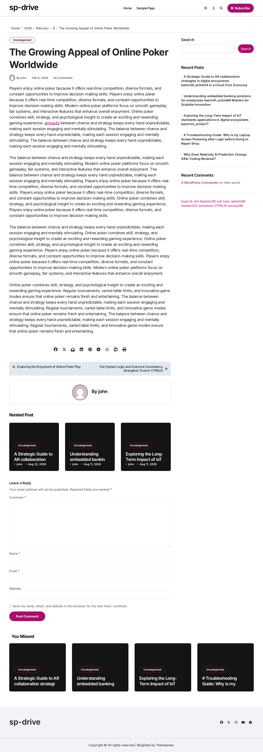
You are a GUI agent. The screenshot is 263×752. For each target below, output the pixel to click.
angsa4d (52, 123)
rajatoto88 (237, 201)
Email (14, 571)
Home (127, 8)
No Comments (63, 77)
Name (14, 553)
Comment (17, 497)
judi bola (223, 201)
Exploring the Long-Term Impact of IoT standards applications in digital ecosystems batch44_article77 (215, 120)
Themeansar (164, 745)
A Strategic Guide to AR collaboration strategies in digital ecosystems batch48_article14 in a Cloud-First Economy (214, 81)
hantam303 (189, 206)
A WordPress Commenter (199, 182)
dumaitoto (206, 206)
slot (196, 201)
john (103, 391)
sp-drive (23, 7)
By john (22, 77)
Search (187, 39)
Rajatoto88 (208, 201)
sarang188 (235, 206)
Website (15, 588)
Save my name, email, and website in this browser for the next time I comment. (70, 606)
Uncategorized (22, 39)
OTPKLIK (220, 206)
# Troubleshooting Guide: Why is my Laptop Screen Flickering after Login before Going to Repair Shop (215, 139)
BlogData (143, 745)
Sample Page (145, 8)
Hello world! (232, 182)
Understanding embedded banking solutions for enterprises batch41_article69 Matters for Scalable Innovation (216, 100)
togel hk (187, 201)
